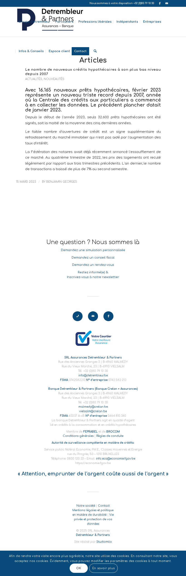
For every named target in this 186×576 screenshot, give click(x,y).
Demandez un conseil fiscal (93, 257)
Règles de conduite (109, 436)
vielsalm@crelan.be (93, 411)
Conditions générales (78, 436)
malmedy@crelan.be (93, 406)
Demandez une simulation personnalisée (93, 250)
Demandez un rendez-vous (93, 264)
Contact (104, 505)
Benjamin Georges (61, 181)
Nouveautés (54, 79)
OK (78, 568)
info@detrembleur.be (93, 375)
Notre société (85, 505)
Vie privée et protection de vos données (94, 519)
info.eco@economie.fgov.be (115, 458)
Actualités (33, 79)
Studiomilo (104, 541)
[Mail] (166, 3)
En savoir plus (103, 568)
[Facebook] (160, 3)
